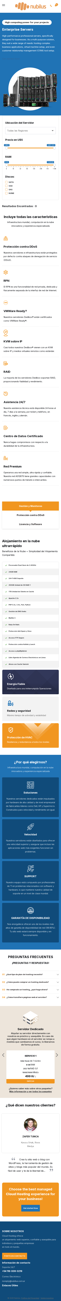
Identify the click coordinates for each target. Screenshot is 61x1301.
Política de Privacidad (30, 1298)
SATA (11, 182)
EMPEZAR (30, 1081)
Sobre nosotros (47, 1298)
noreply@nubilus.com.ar (13, 1281)
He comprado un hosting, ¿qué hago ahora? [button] (27, 989)
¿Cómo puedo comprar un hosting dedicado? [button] (27, 982)
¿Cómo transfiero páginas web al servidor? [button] (27, 997)
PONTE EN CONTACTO (14, 1256)
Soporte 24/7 (8, 1267)
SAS (10, 189)
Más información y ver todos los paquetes (30, 1091)
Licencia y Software (30, 524)
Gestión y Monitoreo (30, 506)
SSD (10, 186)
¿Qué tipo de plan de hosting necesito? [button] (24, 974)
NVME (11, 193)
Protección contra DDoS (30, 515)
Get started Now (11, 58)
